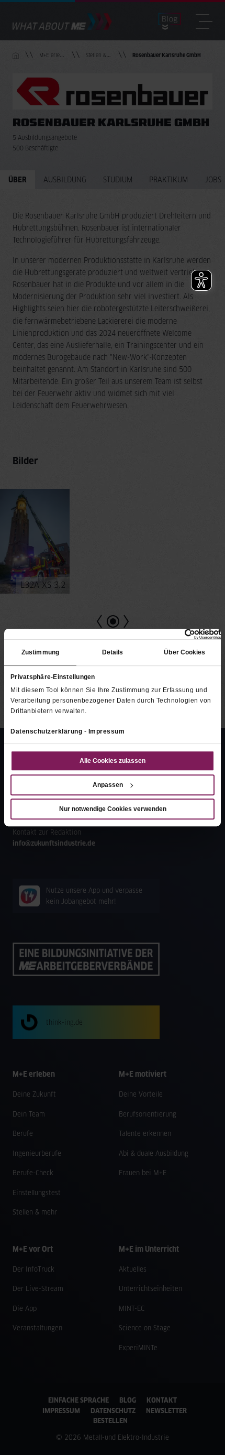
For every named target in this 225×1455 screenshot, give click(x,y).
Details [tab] (112, 652)
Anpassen (108, 785)
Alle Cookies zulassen (112, 760)
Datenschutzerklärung (46, 731)
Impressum (106, 731)
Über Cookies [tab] (184, 652)
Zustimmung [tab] (40, 652)
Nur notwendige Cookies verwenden (112, 809)
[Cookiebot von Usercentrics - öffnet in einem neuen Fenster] (175, 634)
